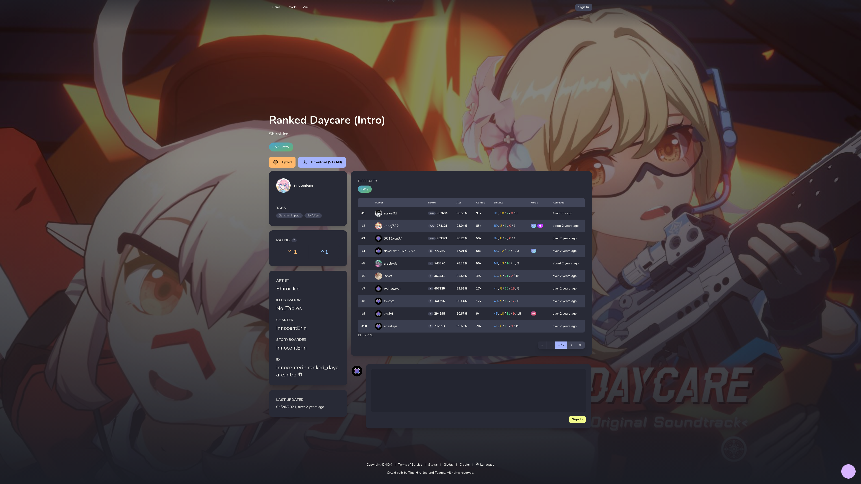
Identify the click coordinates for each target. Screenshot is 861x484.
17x (478, 288)
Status (433, 464)
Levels (292, 7)
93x (478, 213)
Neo (425, 473)
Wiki (306, 7)
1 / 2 (561, 345)
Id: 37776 (366, 335)
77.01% (462, 251)
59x (478, 238)
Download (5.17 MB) (326, 162)
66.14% (462, 301)
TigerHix (414, 473)
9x (478, 313)
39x (478, 276)
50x (478, 263)
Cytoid (287, 162)
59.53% (462, 288)
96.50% (462, 213)
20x (478, 326)
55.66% (462, 326)
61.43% (462, 276)
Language (486, 464)
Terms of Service (410, 464)
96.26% (462, 238)
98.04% (462, 226)
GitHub (449, 464)
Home (276, 7)
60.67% (462, 313)
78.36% (462, 263)
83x (478, 226)
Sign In (583, 7)
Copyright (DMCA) (379, 464)
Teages (440, 473)
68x (478, 251)
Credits (465, 464)
